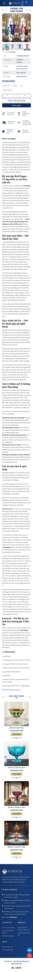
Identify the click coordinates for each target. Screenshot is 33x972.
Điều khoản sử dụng (8, 936)
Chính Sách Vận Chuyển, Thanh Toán (23, 929)
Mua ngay (16, 105)
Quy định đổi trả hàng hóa (24, 934)
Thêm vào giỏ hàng (16, 101)
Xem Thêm (16, 734)
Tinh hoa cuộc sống (7, 949)
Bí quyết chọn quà (7, 946)
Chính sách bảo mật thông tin (8, 932)
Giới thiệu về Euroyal (8, 927)
